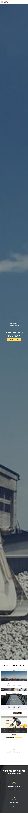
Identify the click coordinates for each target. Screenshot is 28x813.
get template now (14, 339)
